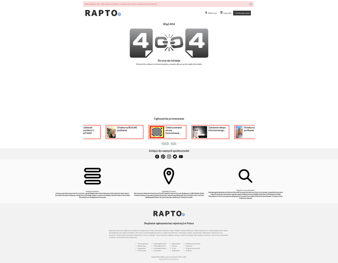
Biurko (229, 192)
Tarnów (162, 197)
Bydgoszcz (186, 193)
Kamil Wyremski (174, 259)
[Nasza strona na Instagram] (169, 156)
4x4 (209, 192)
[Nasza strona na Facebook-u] (157, 156)
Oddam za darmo (97, 195)
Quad (264, 196)
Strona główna (143, 244)
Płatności (189, 246)
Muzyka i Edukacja (69, 195)
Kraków (144, 193)
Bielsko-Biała (199, 193)
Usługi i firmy (80, 195)
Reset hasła (142, 251)
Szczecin (178, 193)
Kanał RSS (157, 251)
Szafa (281, 196)
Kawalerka (272, 192)
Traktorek (242, 198)
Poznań (157, 193)
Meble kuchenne (248, 194)
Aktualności (176, 244)
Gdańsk (167, 193)
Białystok (180, 195)
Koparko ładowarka (224, 194)
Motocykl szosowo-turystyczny (244, 192)
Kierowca (279, 192)
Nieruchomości (70, 193)
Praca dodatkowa (91, 197)
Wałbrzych (176, 197)
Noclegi (88, 195)
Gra (260, 192)
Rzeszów (163, 195)
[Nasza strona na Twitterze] (175, 156)
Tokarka (249, 198)
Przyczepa (242, 196)
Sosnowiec (150, 195)
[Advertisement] (169, 93)
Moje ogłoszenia (160, 246)
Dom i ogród (85, 193)
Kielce (157, 197)
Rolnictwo (106, 193)
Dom (256, 192)
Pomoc (174, 246)
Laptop (233, 194)
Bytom (143, 195)
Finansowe (102, 197)
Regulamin (176, 251)
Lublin (192, 193)
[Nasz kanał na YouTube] (181, 156)
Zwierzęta (113, 193)
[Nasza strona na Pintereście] (163, 156)
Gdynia (172, 193)
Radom (156, 195)
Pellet (278, 194)
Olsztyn (183, 197)
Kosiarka (275, 196)
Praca (78, 193)
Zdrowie (82, 197)
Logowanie (227, 13)
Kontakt (188, 251)
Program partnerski (193, 248)
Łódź (162, 193)
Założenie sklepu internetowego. (197, 129)
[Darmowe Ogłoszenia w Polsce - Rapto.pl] (103, 8)
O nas (174, 248)
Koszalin (189, 197)
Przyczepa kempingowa (229, 196)
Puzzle (259, 196)
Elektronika (94, 193)
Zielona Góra (193, 195)
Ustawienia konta (160, 248)
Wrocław (151, 193)
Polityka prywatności (193, 244)
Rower (269, 196)
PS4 (256, 196)
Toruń (186, 195)
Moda (100, 193)
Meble (256, 194)
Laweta (238, 194)
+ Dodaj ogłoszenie (242, 13)
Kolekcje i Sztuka (110, 195)
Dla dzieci (121, 193)
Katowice (137, 195)
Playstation (212, 196)
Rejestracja (212, 13)
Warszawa (138, 193)
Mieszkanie (263, 194)
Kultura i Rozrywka (123, 195)
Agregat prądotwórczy (219, 192)
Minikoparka (271, 194)
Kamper (265, 192)
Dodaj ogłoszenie (160, 244)
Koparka (213, 194)
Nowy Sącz (168, 197)
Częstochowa (171, 195)
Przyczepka (250, 196)
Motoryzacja (60, 193)
